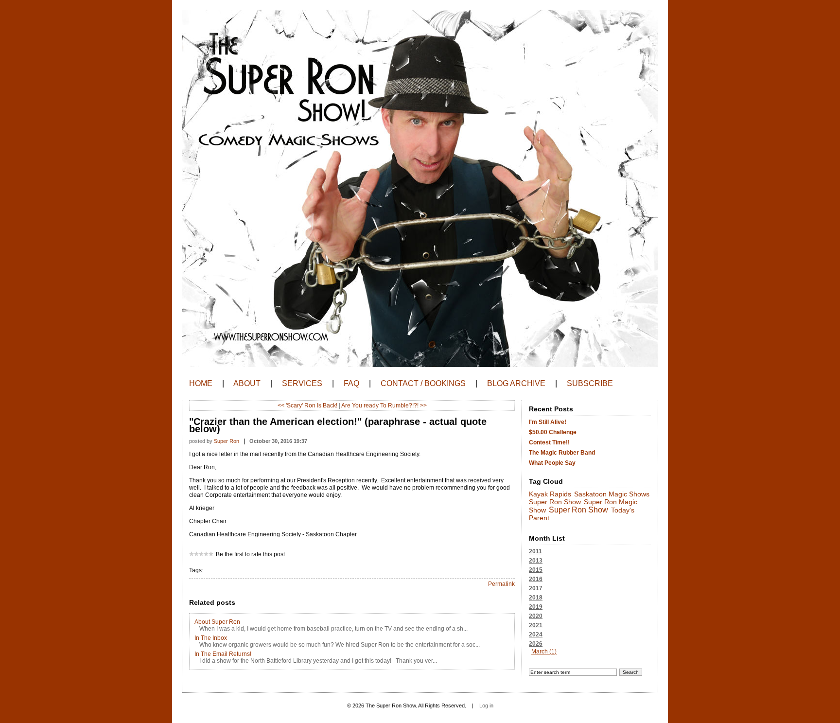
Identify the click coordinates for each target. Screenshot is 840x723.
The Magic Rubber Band (562, 452)
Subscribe (590, 383)
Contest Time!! (549, 442)
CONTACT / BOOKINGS (423, 383)
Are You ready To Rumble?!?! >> (384, 405)
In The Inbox (210, 638)
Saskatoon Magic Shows (611, 494)
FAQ (351, 383)
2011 (535, 551)
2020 (535, 616)
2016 (535, 579)
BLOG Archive (516, 383)
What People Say (552, 462)
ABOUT (247, 383)
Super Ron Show (555, 502)
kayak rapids (550, 494)
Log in (486, 705)
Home (200, 383)
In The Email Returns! (222, 654)
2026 (543, 647)
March (539, 651)
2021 (535, 625)
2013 (535, 560)
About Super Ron (217, 621)
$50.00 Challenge (553, 432)
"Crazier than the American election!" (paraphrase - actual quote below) (338, 425)
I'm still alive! (547, 422)
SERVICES (302, 383)
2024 (535, 634)
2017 (535, 588)
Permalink (501, 584)
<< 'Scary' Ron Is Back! (307, 405)
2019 (535, 606)
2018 (535, 597)
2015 (535, 569)
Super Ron (226, 441)
